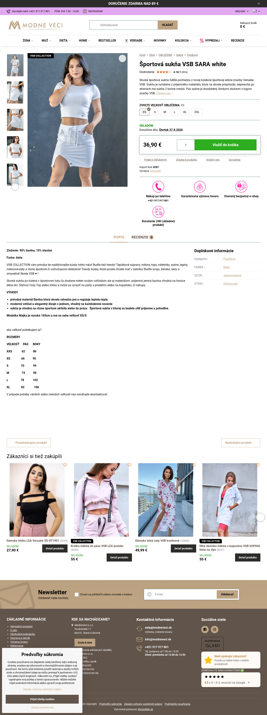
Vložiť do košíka (225, 145)
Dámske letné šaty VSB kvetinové (157, 540)
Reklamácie (16, 645)
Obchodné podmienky (22, 634)
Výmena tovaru (19, 641)
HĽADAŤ (167, 25)
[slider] (164, 72)
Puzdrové (229, 259)
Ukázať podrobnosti (42, 707)
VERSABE (155, 170)
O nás (13, 630)
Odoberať (227, 594)
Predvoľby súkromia (110, 704)
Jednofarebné (232, 275)
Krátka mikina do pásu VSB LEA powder (97, 546)
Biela (226, 267)
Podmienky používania (177, 704)
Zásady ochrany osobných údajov (143, 704)
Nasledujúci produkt (238, 442)
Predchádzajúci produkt (31, 442)
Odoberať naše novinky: (53, 598)
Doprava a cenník (20, 638)
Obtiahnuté (230, 283)
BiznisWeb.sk (145, 709)
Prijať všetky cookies (42, 699)
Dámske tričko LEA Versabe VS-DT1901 (33, 540)
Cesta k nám (85, 642)
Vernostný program (21, 626)
